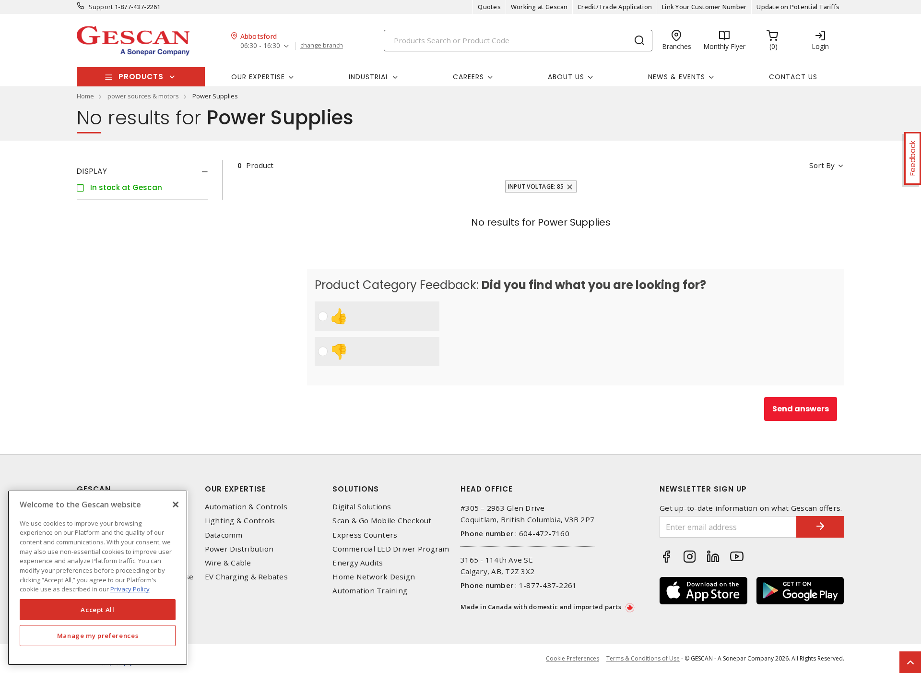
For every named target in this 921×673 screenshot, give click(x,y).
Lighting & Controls (240, 520)
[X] (175, 504)
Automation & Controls (246, 506)
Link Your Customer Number (704, 6)
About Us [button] (566, 77)
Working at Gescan (539, 6)
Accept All (98, 609)
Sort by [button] (822, 165)
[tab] (142, 171)
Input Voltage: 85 (536, 186)
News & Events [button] (676, 77)
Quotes (489, 6)
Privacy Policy (130, 589)
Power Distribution (239, 548)
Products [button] (141, 77)
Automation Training (369, 590)
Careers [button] (468, 77)
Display (92, 171)
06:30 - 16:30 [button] (260, 46)
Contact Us (793, 77)
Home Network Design (373, 576)
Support (101, 6)
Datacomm (224, 535)
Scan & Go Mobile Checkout (381, 520)
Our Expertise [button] (258, 77)
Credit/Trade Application (615, 6)
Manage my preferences (98, 635)
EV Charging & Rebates (246, 576)
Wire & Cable (228, 562)
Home (85, 96)
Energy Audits (357, 562)
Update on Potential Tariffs (797, 6)
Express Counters (364, 535)
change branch (321, 45)
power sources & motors (143, 96)
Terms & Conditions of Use (643, 658)
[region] (98, 577)
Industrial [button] (369, 77)
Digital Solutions (361, 506)
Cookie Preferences (572, 658)
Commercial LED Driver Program (390, 548)
